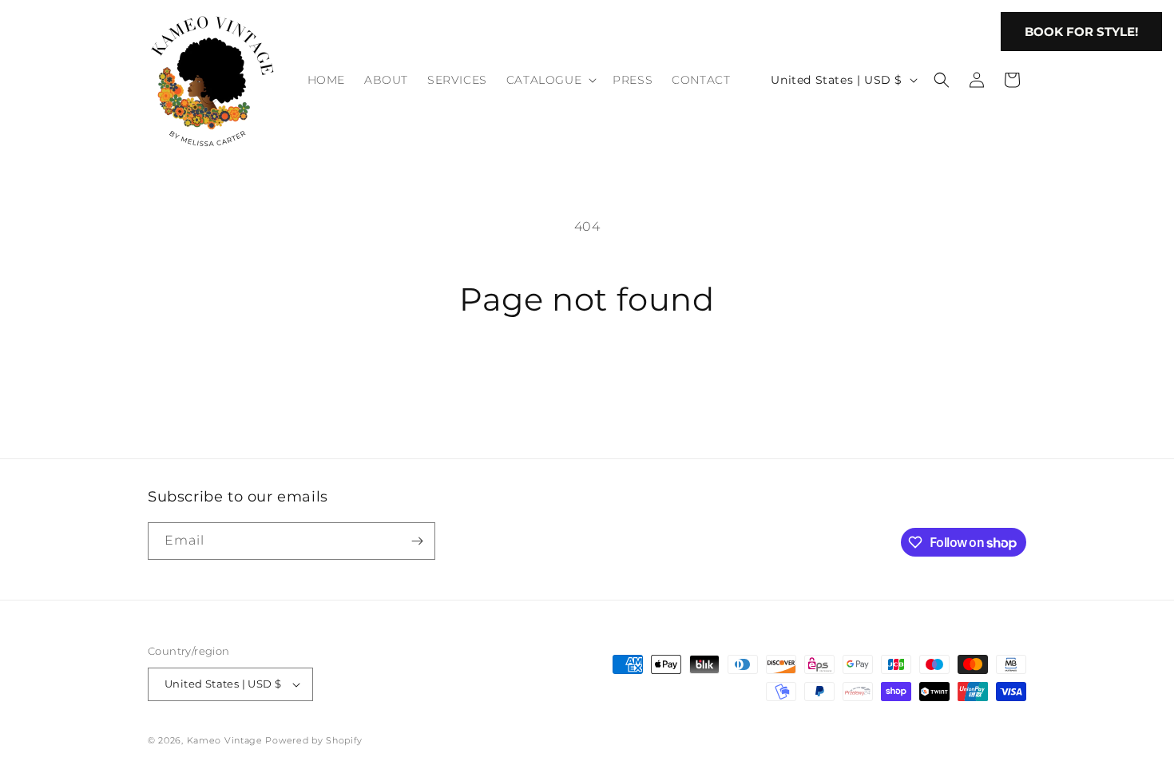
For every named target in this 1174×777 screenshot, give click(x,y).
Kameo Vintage (225, 740)
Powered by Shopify (314, 740)
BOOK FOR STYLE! (1081, 31)
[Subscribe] (416, 541)
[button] (550, 80)
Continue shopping (587, 380)
